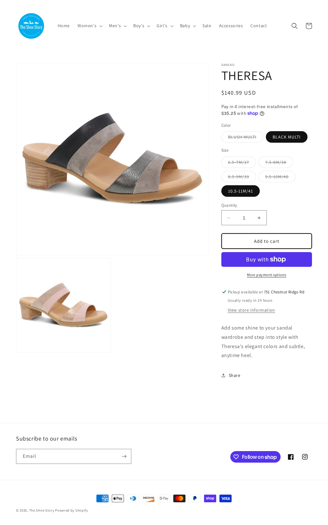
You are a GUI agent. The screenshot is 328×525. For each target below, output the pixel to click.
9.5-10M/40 (280, 177)
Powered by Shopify (71, 510)
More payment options (266, 274)
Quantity (229, 205)
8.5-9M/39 (242, 177)
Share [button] (235, 375)
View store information (251, 310)
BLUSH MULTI (245, 138)
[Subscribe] (124, 456)
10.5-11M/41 (240, 191)
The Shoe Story (41, 510)
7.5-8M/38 (279, 163)
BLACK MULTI (287, 137)
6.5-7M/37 (242, 163)
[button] (89, 25)
